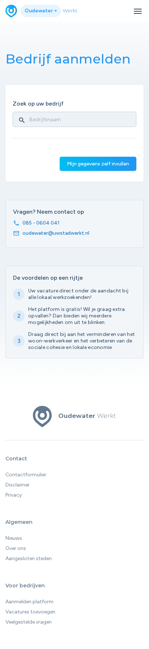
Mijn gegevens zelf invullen (98, 164)
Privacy (13, 495)
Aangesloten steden (28, 558)
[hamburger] (137, 11)
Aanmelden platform (29, 602)
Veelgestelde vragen (28, 622)
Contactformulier (25, 475)
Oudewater (39, 11)
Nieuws (13, 538)
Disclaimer (17, 485)
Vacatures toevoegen (30, 612)
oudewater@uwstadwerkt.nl (55, 233)
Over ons (15, 548)
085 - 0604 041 (41, 223)
